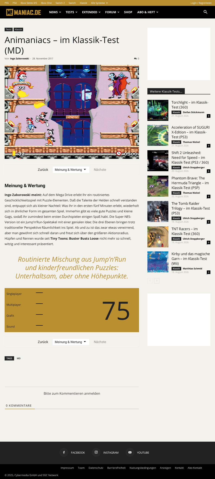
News (53, 12)
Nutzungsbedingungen (143, 468)
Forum (110, 12)
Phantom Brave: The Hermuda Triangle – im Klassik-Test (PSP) (190, 183)
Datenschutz (96, 468)
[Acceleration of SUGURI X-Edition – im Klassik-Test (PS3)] (157, 135)
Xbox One (46, 2)
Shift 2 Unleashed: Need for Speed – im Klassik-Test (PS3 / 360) (190, 157)
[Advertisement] (178, 54)
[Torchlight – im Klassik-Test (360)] (157, 110)
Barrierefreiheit (116, 468)
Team (81, 468)
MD (19, 358)
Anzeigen (165, 468)
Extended (89, 12)
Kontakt (179, 468)
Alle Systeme (98, 2)
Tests (70, 12)
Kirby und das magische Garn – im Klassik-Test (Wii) (191, 258)
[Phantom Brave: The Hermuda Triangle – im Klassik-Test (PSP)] (157, 186)
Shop (128, 12)
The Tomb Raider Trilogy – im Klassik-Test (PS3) (191, 208)
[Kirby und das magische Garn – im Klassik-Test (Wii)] (157, 261)
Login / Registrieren (201, 2)
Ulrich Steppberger (194, 167)
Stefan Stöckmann (193, 112)
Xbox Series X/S (29, 2)
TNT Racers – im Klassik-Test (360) (186, 231)
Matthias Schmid (192, 268)
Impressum (67, 468)
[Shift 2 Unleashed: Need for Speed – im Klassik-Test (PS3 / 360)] (157, 160)
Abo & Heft (146, 12)
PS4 (15, 2)
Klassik (83, 2)
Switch (72, 2)
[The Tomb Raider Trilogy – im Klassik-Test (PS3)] (157, 211)
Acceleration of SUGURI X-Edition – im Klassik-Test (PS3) (191, 132)
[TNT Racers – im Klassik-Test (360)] (157, 236)
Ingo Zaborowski (19, 58)
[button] (205, 12)
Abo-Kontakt (195, 468)
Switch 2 (60, 2)
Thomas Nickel (191, 142)
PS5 (7, 2)
